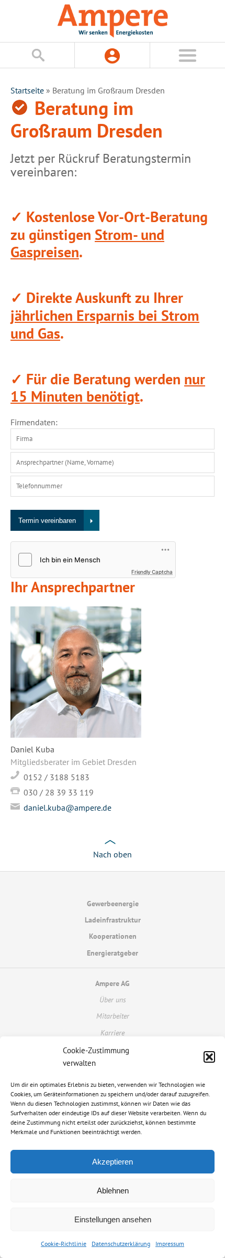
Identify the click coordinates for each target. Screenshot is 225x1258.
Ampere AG (112, 983)
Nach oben (112, 854)
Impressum (169, 1243)
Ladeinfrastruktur (113, 920)
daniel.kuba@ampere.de (67, 807)
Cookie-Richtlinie (63, 1243)
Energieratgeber (112, 953)
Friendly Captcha (152, 572)
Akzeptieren (112, 1161)
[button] (209, 1057)
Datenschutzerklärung (121, 1243)
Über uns (112, 999)
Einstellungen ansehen (112, 1219)
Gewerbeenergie (113, 903)
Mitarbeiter (112, 1016)
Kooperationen (113, 936)
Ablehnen (113, 1190)
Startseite (27, 90)
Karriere (112, 1032)
